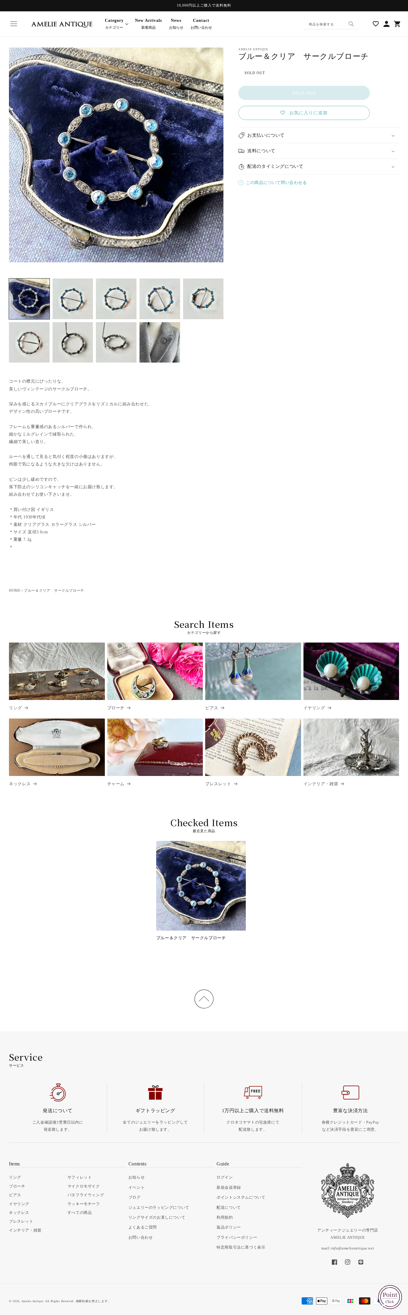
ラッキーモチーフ (84, 1204)
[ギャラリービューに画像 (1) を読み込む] (29, 298)
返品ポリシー (229, 1227)
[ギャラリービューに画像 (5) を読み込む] (203, 298)
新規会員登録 (229, 1187)
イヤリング (314, 708)
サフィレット (80, 1177)
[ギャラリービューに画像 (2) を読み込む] (73, 298)
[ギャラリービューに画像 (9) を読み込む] (159, 342)
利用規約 (225, 1217)
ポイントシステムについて (241, 1197)
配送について (229, 1207)
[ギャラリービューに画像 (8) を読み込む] (116, 342)
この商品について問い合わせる (276, 182)
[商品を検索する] (351, 24)
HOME (14, 590)
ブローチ (116, 708)
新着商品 (148, 24)
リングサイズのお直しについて (156, 1217)
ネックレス (20, 784)
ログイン (225, 1177)
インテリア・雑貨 (320, 784)
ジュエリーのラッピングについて (158, 1207)
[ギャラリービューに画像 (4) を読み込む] (159, 298)
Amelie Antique (32, 1301)
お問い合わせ (201, 24)
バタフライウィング (86, 1195)
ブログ (134, 1197)
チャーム (116, 784)
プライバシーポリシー (237, 1237)
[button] (13, 24)
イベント (136, 1187)
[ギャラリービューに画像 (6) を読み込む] (29, 342)
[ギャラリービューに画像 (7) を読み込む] (73, 342)
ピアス (211, 708)
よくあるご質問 (142, 1227)
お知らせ (176, 24)
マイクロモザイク (84, 1186)
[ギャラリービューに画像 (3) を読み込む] (116, 298)
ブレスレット (218, 784)
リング (15, 708)
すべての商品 (80, 1212)
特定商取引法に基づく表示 (241, 1247)
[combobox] (330, 24)
